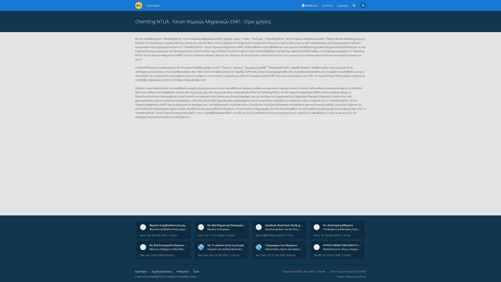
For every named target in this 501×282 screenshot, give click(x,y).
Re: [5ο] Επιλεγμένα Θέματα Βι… (169, 245)
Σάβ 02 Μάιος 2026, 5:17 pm (277, 235)
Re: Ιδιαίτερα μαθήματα (338, 225)
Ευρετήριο (141, 271)
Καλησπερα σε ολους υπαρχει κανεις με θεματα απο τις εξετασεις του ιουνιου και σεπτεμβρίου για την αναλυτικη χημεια (342, 249)
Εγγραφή (342, 5)
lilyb (142, 255)
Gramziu (361, 276)
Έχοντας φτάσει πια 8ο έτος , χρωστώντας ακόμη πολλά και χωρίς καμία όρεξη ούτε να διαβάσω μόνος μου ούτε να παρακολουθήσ (284, 229)
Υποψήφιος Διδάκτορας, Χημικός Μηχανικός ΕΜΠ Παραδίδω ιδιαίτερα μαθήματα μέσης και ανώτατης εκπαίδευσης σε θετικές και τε (342, 229)
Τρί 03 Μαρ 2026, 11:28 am (336, 235)
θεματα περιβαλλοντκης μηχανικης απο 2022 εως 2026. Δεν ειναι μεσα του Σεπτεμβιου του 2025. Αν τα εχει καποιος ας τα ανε (168, 229)
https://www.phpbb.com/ (191, 80)
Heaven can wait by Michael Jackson (226, 249)
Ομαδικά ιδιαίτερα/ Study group (285, 225)
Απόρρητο (183, 271)
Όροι (196, 271)
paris (143, 235)
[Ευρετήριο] (138, 5)
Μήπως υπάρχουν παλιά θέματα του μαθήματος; (168, 249)
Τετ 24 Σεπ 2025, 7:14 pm (337, 255)
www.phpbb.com (315, 71)
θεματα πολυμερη (218, 229)
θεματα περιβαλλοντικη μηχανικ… (171, 225)
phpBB (153, 276)
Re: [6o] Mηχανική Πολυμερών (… (227, 225)
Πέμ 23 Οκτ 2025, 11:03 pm (225, 255)
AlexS (317, 235)
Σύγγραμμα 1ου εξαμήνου (281, 245)
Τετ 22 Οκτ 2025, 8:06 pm (281, 255)
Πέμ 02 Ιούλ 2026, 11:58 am (162, 235)
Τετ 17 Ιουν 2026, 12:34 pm (220, 235)
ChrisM (317, 255)
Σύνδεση (327, 5)
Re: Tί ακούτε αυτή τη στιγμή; (225, 245)
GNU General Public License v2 (215, 71)
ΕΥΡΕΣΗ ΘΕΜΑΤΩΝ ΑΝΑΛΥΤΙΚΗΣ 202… (346, 245)
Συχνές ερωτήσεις (162, 271)
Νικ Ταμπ (203, 255)
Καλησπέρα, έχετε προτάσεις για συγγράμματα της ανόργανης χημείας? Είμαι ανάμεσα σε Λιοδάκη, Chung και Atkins (284, 249)
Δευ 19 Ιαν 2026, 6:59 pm (160, 255)
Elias (258, 235)
